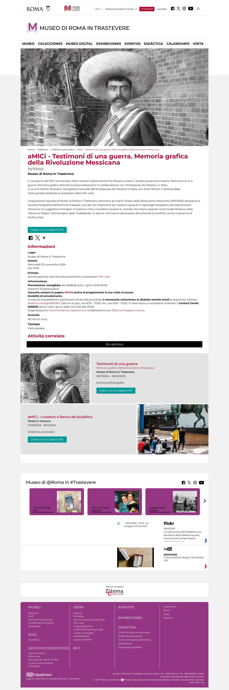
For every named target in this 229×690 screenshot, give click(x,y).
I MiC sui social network (100, 509)
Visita (198, 44)
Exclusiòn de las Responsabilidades (151, 680)
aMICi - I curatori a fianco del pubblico (60, 417)
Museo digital (79, 44)
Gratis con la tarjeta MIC (47, 229)
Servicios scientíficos (48, 648)
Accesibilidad (81, 636)
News (166, 610)
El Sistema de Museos (40, 622)
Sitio (32, 634)
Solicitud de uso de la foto (43, 659)
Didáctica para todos (63, 149)
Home (31, 149)
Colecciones (50, 44)
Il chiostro (34, 666)
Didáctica (153, 44)
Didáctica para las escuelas (134, 632)
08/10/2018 (182, 535)
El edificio (34, 639)
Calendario (178, 44)
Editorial (33, 613)
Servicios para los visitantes (89, 619)
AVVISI (69, 292)
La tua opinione (82, 639)
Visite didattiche (82, 626)
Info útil (77, 613)
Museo (28, 44)
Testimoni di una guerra (116, 364)
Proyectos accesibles (130, 647)
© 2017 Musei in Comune (106, 680)
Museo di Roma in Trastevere (84, 28)
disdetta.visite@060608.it (44, 303)
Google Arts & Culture (157, 509)
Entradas (78, 616)
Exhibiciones (108, 44)
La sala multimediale (40, 663)
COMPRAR (147, 9)
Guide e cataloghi (83, 632)
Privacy (128, 680)
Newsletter (34, 626)
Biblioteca (34, 656)
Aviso (166, 614)
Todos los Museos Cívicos (119, 9)
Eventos (132, 44)
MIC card (78, 622)
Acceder (162, 9)
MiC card (104, 276)
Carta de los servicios (40, 619)
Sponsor (168, 617)
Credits (176, 680)
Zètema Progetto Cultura (128, 310)
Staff (30, 616)
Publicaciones (36, 653)
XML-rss (200, 682)
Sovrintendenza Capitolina (66, 310)
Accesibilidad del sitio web (192, 681)
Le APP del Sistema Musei (88, 629)
